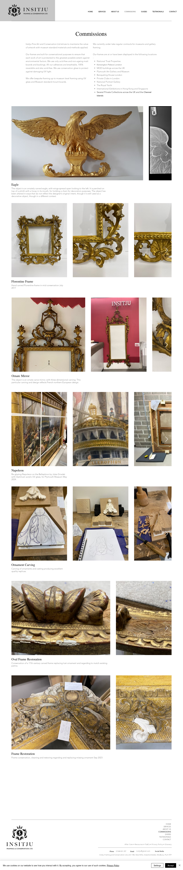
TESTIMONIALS (165, 837)
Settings (157, 865)
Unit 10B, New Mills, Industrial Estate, (142, 855)
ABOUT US (167, 829)
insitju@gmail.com (143, 851)
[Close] (179, 865)
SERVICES (167, 826)
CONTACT (167, 839)
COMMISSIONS (164, 832)
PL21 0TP (168, 855)
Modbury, (161, 855)
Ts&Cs (147, 844)
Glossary (168, 844)
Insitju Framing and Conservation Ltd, (113, 855)
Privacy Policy (157, 844)
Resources (139, 844)
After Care (129, 844)
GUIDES (168, 834)
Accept (171, 865)
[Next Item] (166, 153)
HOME (168, 824)
